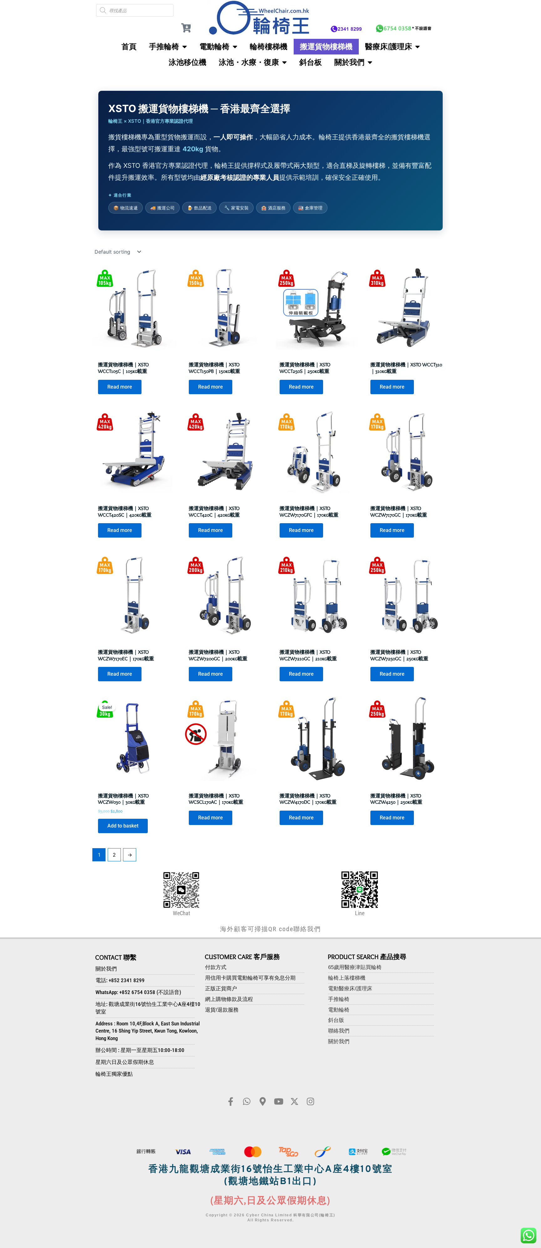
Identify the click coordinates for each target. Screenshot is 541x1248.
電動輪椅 (214, 46)
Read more (119, 387)
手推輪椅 (164, 46)
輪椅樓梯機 (268, 46)
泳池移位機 (187, 62)
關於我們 (349, 62)
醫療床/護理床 (388, 46)
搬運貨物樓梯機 (326, 46)
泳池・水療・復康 (249, 62)
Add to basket (122, 826)
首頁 (129, 46)
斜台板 (310, 62)
